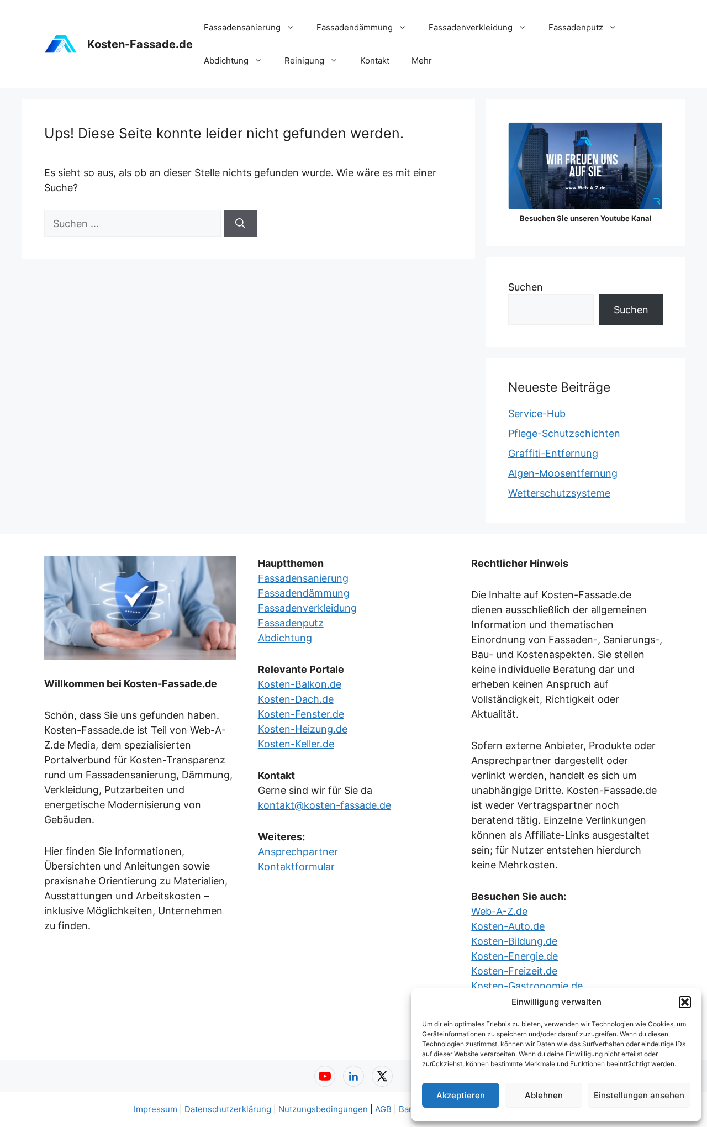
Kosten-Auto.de (508, 926)
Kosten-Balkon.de (299, 684)
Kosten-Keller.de (296, 744)
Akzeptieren (460, 1095)
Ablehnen (544, 1095)
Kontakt (374, 60)
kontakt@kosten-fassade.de (324, 805)
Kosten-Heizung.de (302, 729)
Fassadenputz (575, 27)
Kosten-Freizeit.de (514, 971)
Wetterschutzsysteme (559, 493)
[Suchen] (240, 223)
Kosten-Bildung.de (514, 941)
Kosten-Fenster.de (301, 714)
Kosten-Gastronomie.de (527, 986)
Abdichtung (226, 60)
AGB (383, 1109)
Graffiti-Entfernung (553, 453)
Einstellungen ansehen (639, 1095)
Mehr (421, 60)
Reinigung (304, 60)
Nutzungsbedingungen (323, 1109)
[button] (684, 1002)
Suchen (525, 287)
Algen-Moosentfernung (563, 473)
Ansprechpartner (298, 851)
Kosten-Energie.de (514, 956)
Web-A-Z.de (499, 911)
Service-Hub (537, 413)
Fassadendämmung (354, 27)
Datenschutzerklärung (227, 1109)
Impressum (155, 1109)
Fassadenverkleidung (471, 27)
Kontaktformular (296, 866)
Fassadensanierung (242, 27)
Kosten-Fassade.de (140, 44)
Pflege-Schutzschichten (564, 433)
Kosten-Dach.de (296, 699)
